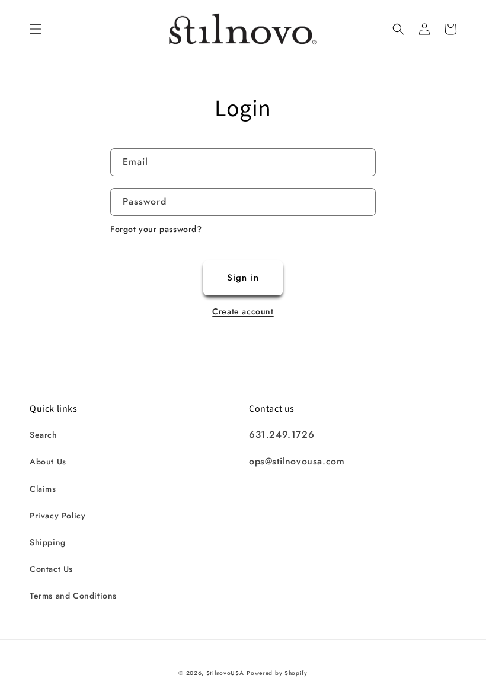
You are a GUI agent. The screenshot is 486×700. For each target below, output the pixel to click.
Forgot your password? (156, 229)
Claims (43, 489)
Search (43, 435)
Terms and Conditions (73, 596)
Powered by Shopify (277, 673)
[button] (36, 29)
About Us (48, 461)
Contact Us (51, 569)
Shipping (48, 542)
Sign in (243, 277)
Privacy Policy (57, 515)
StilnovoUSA (225, 673)
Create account (242, 311)
